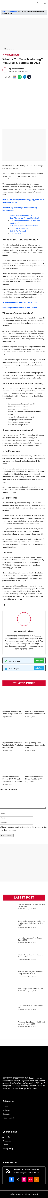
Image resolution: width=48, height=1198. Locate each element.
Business (5, 1110)
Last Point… (16, 234)
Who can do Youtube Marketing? (24, 218)
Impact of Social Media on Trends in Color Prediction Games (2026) (12, 745)
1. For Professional (19, 228)
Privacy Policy (7, 1149)
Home (4, 11)
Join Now (39, 660)
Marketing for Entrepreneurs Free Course (19, 308)
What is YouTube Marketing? (20, 215)
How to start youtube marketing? (24, 226)
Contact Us (6, 1141)
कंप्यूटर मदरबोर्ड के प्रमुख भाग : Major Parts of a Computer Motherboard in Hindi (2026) (31, 923)
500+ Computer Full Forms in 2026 (30, 988)
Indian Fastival (8, 1118)
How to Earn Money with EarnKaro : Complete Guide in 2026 (30, 973)
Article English (12, 11)
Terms (5, 1145)
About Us (6, 1137)
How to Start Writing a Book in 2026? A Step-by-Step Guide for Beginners (12, 779)
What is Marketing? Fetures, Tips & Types (20, 302)
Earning (5, 1106)
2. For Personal (18, 231)
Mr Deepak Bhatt (18, 69)
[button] (37, 3)
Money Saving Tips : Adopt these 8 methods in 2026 (35, 745)
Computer (6, 1114)
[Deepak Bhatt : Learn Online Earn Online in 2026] (3, 3)
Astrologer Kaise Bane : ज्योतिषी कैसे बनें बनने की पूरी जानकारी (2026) (31, 1023)
